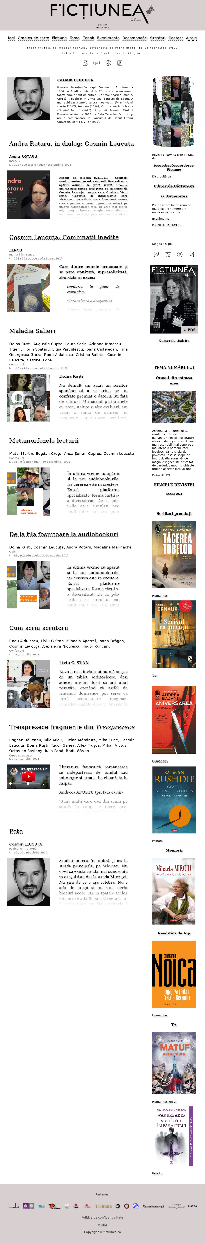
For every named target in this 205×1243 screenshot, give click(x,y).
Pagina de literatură (23, 848)
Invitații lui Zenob (21, 254)
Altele (191, 38)
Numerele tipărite (174, 341)
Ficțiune (59, 38)
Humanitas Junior (164, 1101)
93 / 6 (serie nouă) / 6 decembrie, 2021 (41, 555)
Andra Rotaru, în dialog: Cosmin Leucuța (71, 143)
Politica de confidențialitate (102, 1217)
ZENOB (15, 250)
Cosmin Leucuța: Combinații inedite (64, 237)
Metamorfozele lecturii (44, 440)
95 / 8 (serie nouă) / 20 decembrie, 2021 (42, 461)
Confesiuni (16, 364)
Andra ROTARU (23, 156)
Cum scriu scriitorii (38, 628)
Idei (11, 38)
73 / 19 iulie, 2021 (26, 654)
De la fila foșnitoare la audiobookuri (63, 534)
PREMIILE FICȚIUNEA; (167, 224)
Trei (154, 675)
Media (102, 1224)
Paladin (157, 1173)
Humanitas (176, 196)
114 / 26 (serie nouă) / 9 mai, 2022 (38, 258)
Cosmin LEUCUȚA (25, 844)
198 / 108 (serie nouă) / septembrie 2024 (42, 164)
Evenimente (108, 38)
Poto (16, 831)
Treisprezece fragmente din (72, 727)
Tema (75, 38)
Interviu (14, 160)
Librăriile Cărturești (174, 186)
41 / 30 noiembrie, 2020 (30, 852)
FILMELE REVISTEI (174, 485)
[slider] (15, 783)
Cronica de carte (33, 38)
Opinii (13, 551)
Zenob (88, 38)
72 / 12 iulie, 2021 (26, 758)
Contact (175, 38)
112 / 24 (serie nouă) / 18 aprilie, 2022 (41, 368)
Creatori (157, 38)
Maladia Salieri (32, 330)
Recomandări (135, 38)
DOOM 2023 (174, 494)
